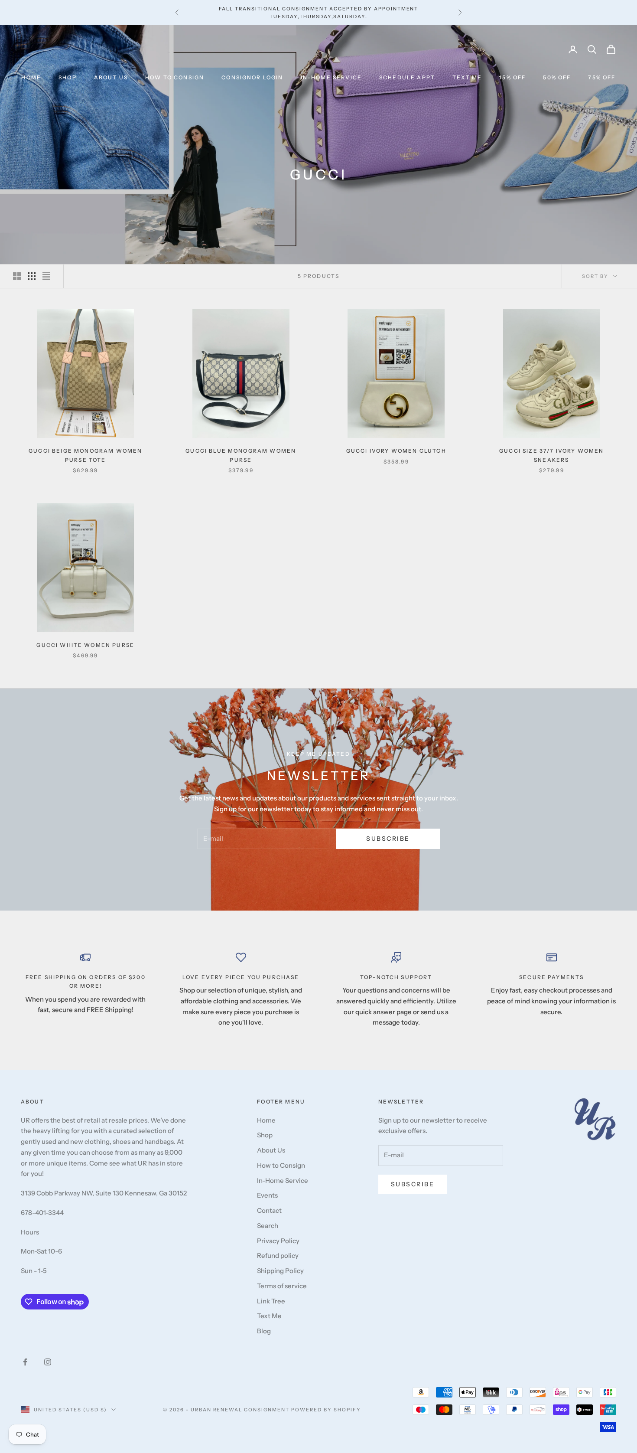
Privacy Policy (278, 1241)
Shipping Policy (280, 1271)
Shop (67, 77)
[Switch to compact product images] (46, 276)
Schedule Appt (407, 77)
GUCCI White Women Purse (85, 645)
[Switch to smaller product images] (32, 276)
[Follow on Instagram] (47, 1362)
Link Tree (271, 1301)
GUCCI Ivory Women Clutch (396, 450)
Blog (264, 1331)
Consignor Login (252, 77)
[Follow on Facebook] (25, 1362)
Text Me (467, 77)
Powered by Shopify (326, 1410)
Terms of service (282, 1286)
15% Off (512, 77)
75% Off (601, 77)
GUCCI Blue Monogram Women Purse (240, 455)
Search (267, 1225)
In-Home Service (331, 77)
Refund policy (278, 1255)
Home (31, 77)
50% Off (557, 77)
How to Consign (174, 77)
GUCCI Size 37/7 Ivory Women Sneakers (551, 455)
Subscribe (388, 838)
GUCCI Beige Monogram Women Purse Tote (85, 455)
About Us (111, 77)
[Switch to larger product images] (17, 276)
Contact (269, 1210)
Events (267, 1195)
